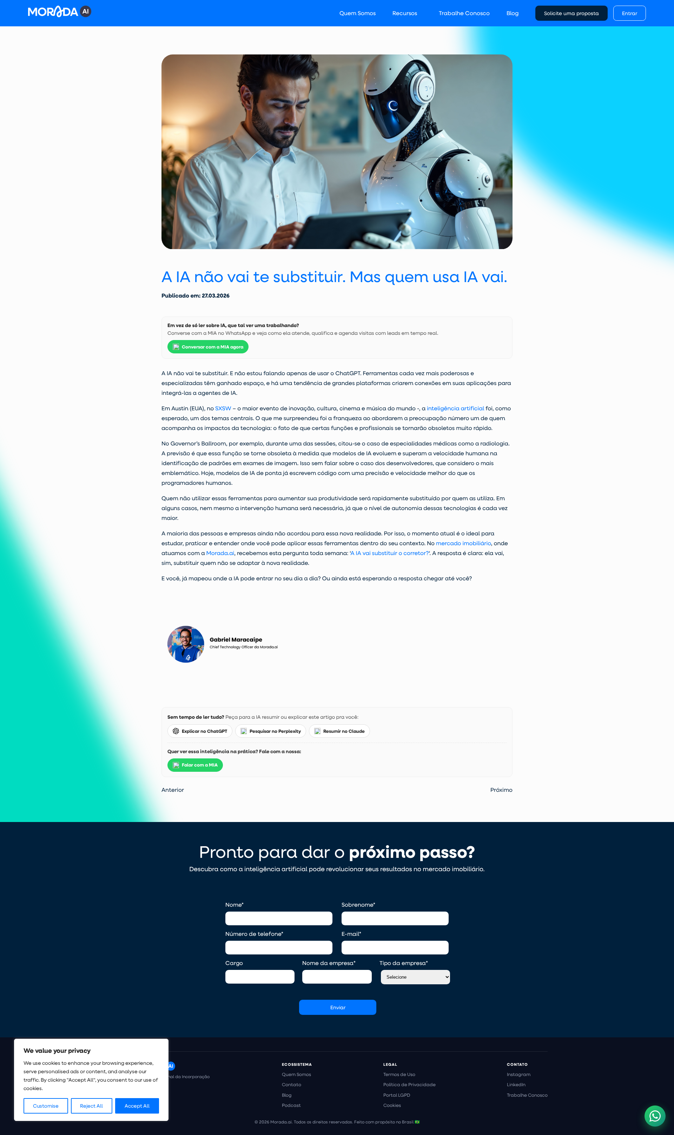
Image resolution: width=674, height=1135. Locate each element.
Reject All (91, 1106)
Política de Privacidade (409, 1084)
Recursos (404, 13)
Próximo (501, 789)
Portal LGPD (396, 1095)
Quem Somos (357, 13)
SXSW (223, 408)
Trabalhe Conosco (464, 13)
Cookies (392, 1105)
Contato (291, 1084)
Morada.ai (220, 553)
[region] (91, 1080)
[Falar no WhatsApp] (655, 1116)
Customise (46, 1106)
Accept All (137, 1106)
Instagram (518, 1074)
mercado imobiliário (463, 543)
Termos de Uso (399, 1074)
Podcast (291, 1105)
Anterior (172, 789)
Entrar (629, 13)
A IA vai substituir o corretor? (390, 553)
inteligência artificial (455, 408)
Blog (512, 13)
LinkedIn (516, 1084)
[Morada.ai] (59, 11)
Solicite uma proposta (571, 13)
